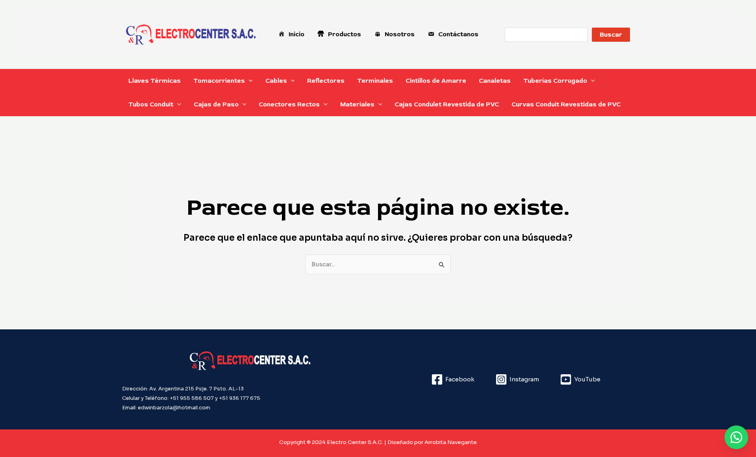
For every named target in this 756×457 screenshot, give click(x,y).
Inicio (296, 34)
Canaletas (495, 81)
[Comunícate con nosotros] (736, 437)
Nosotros (400, 34)
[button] (249, 81)
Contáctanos (458, 34)
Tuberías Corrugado (555, 81)
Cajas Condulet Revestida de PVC (447, 104)
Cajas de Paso (216, 104)
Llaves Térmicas (154, 81)
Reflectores (326, 81)
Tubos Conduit (150, 104)
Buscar (611, 35)
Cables (276, 81)
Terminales (375, 81)
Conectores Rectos (289, 104)
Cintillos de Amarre (436, 81)
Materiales (357, 104)
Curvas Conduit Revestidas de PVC (566, 104)
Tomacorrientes (219, 81)
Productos (344, 34)
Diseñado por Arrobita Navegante (432, 442)
